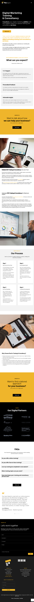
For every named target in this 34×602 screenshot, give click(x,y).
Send (30, 553)
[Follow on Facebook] (19, 560)
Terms (12, 598)
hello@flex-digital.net (8, 576)
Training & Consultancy (25, 575)
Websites (25, 576)
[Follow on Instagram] (22, 560)
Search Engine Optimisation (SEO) (25, 569)
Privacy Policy (16, 598)
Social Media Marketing (25, 573)
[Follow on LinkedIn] (24, 560)
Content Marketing (25, 572)
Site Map (21, 598)
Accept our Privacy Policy (5, 551)
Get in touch (17, 127)
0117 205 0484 (8, 575)
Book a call (7, 31)
